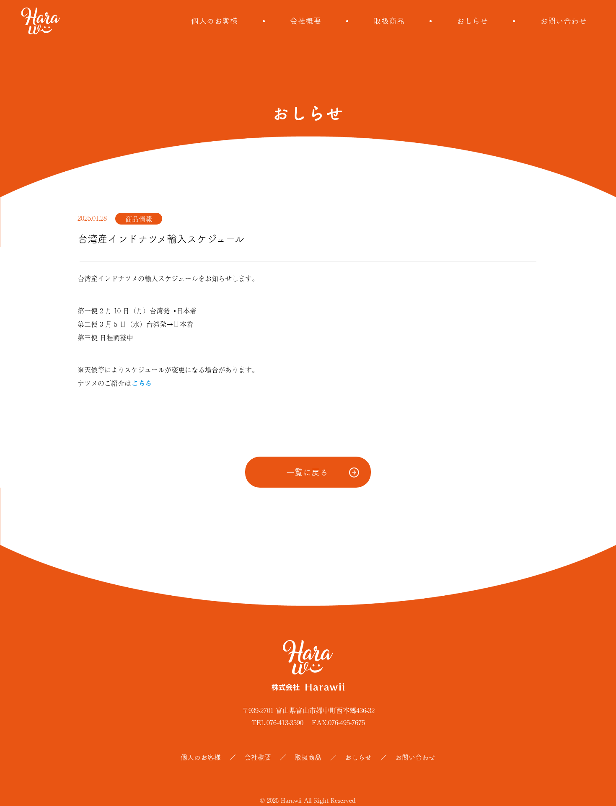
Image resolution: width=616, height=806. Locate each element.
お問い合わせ (563, 21)
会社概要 (305, 21)
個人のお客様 (214, 21)
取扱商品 (388, 21)
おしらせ (472, 21)
